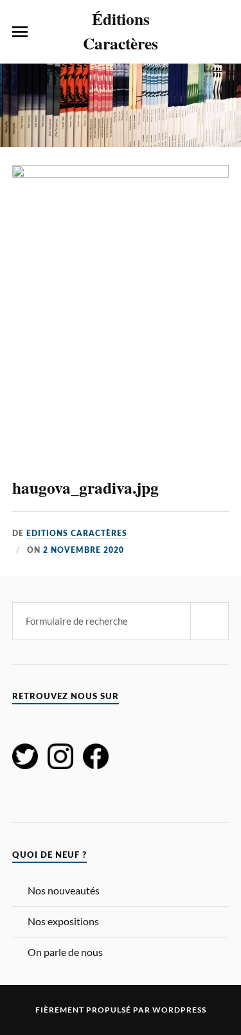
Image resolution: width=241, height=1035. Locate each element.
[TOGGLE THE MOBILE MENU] (20, 32)
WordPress (179, 1009)
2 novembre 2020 (83, 550)
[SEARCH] (209, 621)
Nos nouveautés (64, 890)
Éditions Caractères (120, 30)
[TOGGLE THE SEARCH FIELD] (221, 32)
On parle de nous (65, 952)
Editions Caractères (76, 533)
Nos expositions (63, 921)
